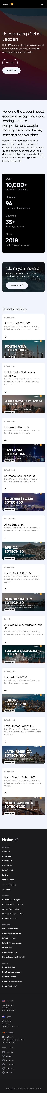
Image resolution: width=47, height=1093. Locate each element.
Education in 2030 (9, 952)
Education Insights (10, 929)
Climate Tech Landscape (12, 904)
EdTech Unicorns (9, 938)
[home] (7, 4)
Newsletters (7, 865)
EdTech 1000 (7, 948)
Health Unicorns (9, 977)
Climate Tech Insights (11, 900)
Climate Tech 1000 (10, 919)
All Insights (6, 856)
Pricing (5, 875)
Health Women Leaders (12, 981)
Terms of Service (9, 885)
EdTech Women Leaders (12, 943)
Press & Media (8, 870)
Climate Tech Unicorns (11, 909)
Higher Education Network (13, 957)
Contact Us (7, 861)
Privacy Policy (8, 880)
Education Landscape (11, 933)
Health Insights (8, 967)
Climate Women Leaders (12, 914)
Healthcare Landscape (11, 972)
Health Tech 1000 (9, 986)
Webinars (6, 889)
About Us (6, 851)
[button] (42, 4)
